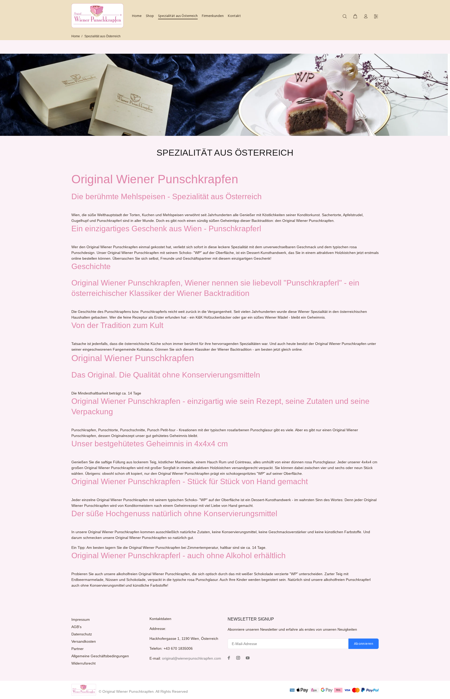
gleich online (291, 349)
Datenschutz (81, 634)
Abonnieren (363, 644)
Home (75, 36)
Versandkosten (83, 641)
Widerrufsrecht (83, 663)
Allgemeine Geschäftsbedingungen (100, 656)
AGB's (76, 627)
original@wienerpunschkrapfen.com (191, 658)
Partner (77, 649)
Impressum (80, 619)
